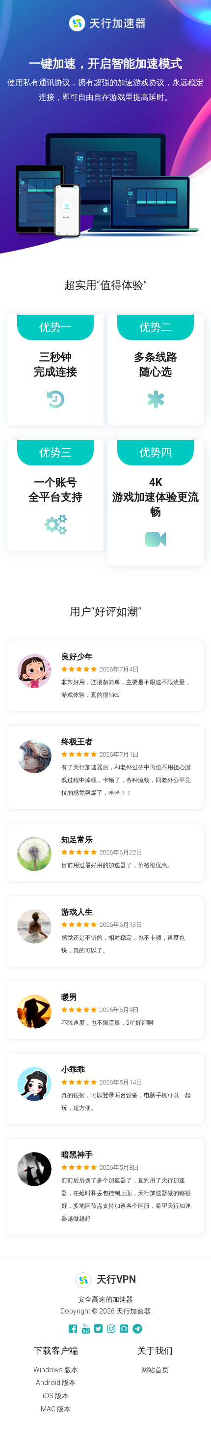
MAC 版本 (56, 1409)
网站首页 (155, 1370)
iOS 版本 (56, 1396)
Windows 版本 (55, 1370)
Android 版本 (56, 1382)
